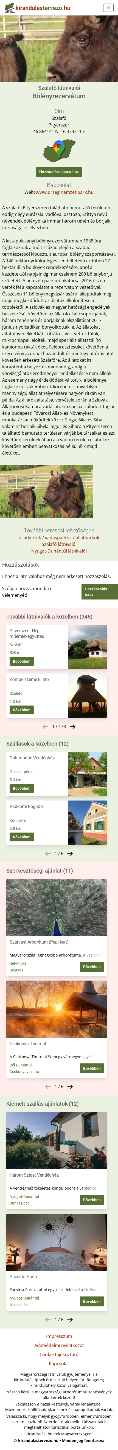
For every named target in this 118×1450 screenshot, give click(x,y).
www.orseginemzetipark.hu (65, 192)
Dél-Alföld (18, 963)
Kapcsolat (59, 1364)
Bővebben (21, 661)
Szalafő (16, 645)
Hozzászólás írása (96, 592)
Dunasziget (19, 1203)
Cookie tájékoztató (59, 1354)
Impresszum (59, 1336)
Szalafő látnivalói (59, 544)
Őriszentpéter (21, 772)
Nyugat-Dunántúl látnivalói (59, 551)
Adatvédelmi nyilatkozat (59, 1345)
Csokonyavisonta (24, 1071)
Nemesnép (19, 1305)
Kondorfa (18, 820)
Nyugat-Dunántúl (24, 1196)
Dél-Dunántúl (21, 1065)
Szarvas (16, 970)
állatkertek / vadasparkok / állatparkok (59, 538)
